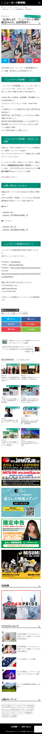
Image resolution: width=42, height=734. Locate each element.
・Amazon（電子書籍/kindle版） (13, 215)
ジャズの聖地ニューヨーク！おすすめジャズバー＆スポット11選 (28, 673)
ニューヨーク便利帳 (21, 313)
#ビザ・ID (22, 705)
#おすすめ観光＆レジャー (9, 705)
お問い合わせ (26, 727)
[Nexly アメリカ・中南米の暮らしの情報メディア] (21, 516)
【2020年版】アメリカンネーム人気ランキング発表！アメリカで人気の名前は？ (28, 649)
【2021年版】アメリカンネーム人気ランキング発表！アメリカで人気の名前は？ (28, 636)
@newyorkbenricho (16, 265)
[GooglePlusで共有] (21, 60)
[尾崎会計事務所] (21, 547)
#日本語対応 (30, 705)
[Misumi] (21, 578)
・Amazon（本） (7, 212)
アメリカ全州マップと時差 (26, 659)
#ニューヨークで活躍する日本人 (11, 709)
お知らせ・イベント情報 (11, 310)
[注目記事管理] (21, 620)
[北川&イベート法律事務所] (21, 485)
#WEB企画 (5, 716)
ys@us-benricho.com (9, 288)
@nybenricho (16, 262)
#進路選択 (28, 712)
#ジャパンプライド (18, 712)
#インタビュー (6, 712)
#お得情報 (13, 716)
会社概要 (14, 727)
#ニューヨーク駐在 (28, 709)
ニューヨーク (7, 313)
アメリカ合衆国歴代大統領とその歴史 (28, 685)
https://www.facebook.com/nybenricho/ (25, 268)
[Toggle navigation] (39, 2)
